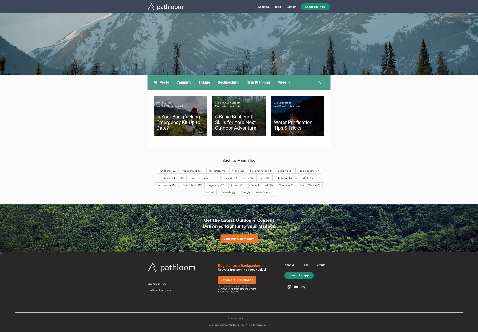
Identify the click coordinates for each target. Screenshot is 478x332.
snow (250, 178)
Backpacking (229, 82)
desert (231, 178)
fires (266, 178)
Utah (309, 178)
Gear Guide (266, 192)
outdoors (169, 170)
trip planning (193, 170)
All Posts (161, 82)
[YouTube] (296, 287)
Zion (246, 192)
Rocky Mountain (263, 185)
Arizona (239, 185)
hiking (239, 170)
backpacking (175, 178)
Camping (184, 82)
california (287, 170)
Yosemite (287, 185)
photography (288, 178)
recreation (218, 170)
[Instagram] (289, 287)
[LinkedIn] (303, 287)
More (281, 82)
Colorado (229, 192)
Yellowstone (168, 185)
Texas (210, 192)
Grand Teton (194, 185)
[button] (319, 83)
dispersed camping (205, 178)
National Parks (262, 170)
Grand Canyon (311, 185)
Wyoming (218, 185)
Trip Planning (258, 82)
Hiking (204, 82)
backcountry (310, 170)
